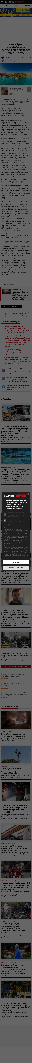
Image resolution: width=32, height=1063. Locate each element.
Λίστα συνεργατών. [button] (22, 543)
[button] (16, 525)
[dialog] (16, 531)
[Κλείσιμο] (28, 494)
